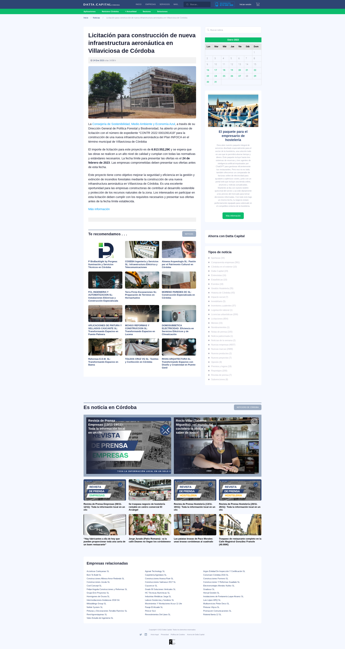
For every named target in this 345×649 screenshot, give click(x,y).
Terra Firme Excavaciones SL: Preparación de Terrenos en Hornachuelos (141, 295)
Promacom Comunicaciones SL (217, 611)
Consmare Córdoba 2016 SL (215, 575)
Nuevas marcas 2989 (221, 349)
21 (247, 70)
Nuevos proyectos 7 (221, 357)
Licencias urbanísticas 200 (224, 314)
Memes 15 (216, 323)
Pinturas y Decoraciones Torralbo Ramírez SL (107, 611)
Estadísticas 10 (218, 279)
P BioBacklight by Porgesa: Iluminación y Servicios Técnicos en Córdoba (103, 264)
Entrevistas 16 (218, 275)
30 (208, 82)
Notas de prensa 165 (221, 331)
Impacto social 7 (219, 297)
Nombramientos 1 (220, 327)
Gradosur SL (209, 589)
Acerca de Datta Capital (195, 635)
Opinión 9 (216, 362)
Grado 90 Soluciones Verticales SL (160, 589)
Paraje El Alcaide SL (154, 607)
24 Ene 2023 (98, 60)
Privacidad (165, 635)
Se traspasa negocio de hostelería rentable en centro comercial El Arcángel (147, 507)
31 (215, 82)
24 (215, 76)
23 (208, 76)
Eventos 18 (217, 284)
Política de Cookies (178, 635)
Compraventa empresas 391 (225, 262)
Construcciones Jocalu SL (98, 582)
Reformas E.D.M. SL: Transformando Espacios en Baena (103, 362)
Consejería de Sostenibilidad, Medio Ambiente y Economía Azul (133, 124)
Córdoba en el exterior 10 (223, 266)
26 (232, 76)
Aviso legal (155, 635)
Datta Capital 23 (219, 271)
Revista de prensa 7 (221, 375)
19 (232, 70)
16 (208, 70)
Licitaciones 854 (219, 318)
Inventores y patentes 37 (223, 305)
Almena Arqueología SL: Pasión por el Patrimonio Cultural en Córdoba (179, 264)
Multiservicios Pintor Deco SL (216, 603)
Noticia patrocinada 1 (221, 336)
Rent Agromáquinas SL (97, 614)
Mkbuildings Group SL (96, 603)
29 (255, 76)
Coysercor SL (151, 585)
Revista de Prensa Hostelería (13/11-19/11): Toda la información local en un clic (194, 507)
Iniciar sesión (245, 4)
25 (224, 76)
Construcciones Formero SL (215, 578)
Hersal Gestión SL (211, 593)
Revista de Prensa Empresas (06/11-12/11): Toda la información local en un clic (104, 507)
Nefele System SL (95, 607)
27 (239, 76)
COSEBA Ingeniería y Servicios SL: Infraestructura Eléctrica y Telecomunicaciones (141, 264)
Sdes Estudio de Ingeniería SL (100, 618)
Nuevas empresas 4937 (223, 344)
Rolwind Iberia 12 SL (212, 614)
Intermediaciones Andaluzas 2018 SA (103, 600)
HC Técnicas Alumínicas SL (157, 593)
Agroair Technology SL (155, 571)
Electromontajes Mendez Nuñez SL (218, 585)
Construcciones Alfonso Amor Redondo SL (105, 578)
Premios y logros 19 (221, 366)
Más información (99, 209)
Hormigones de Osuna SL (98, 596)
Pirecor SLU (150, 611)
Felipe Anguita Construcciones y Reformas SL (107, 589)
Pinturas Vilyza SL (211, 607)
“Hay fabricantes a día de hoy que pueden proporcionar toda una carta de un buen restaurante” (104, 541)
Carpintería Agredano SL (156, 575)
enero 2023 (233, 40)
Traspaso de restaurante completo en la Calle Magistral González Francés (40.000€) (240, 541)
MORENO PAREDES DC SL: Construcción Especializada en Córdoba (178, 295)
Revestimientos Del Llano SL (157, 614)
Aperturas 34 (217, 258)
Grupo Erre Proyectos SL (98, 593)
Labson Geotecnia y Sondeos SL (159, 600)
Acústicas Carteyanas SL (98, 571)
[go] (208, 30)
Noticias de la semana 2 (223, 340)
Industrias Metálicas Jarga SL (158, 596)
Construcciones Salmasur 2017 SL (160, 582)
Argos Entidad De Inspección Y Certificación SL (224, 571)
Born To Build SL (94, 575)
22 (255, 70)
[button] (131, 11)
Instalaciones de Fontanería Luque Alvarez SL (223, 596)
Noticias (96, 18)
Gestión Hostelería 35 (222, 288)
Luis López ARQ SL (212, 600)
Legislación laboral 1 (221, 310)
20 (239, 70)
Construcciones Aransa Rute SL (159, 578)
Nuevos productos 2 (221, 353)
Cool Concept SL (94, 585)
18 (224, 70)
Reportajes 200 (219, 370)
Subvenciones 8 (219, 379)
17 (215, 70)
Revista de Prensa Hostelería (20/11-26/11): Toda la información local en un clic (239, 507)
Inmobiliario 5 (218, 301)
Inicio (86, 18)
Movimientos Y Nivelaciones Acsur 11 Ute (163, 603)
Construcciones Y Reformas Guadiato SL (221, 582)
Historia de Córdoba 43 (222, 292)
